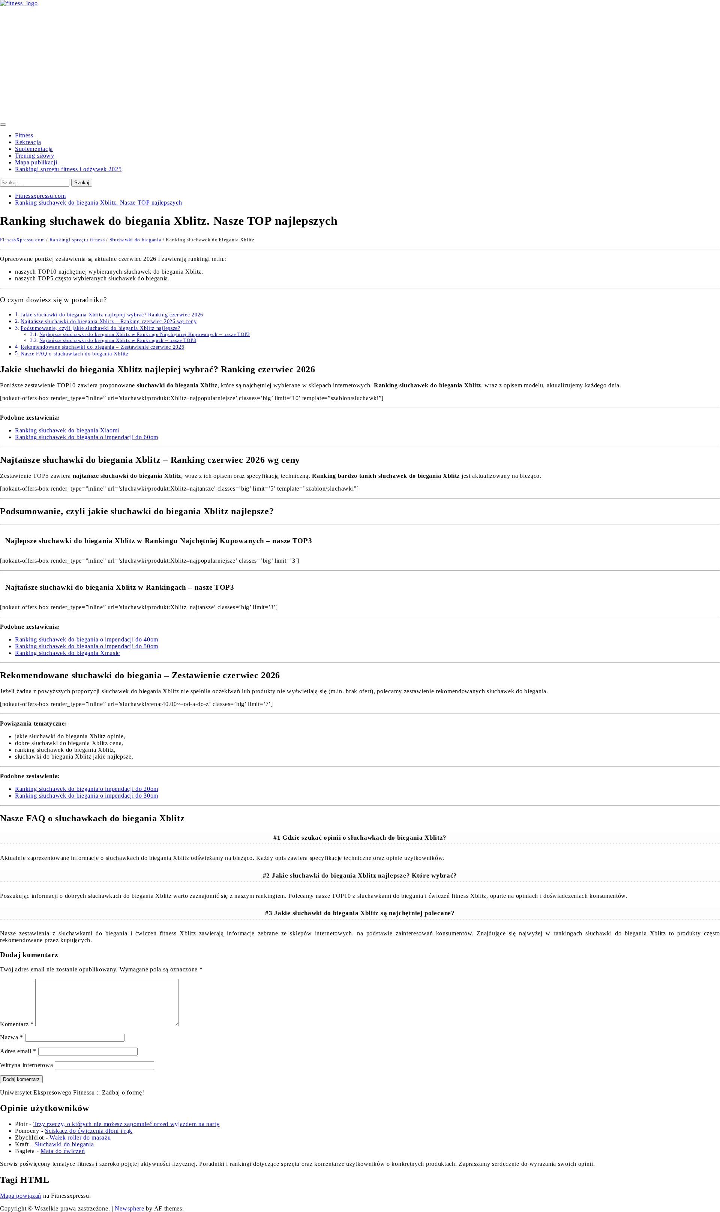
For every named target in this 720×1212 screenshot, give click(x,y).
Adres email (18, 1051)
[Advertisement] (360, 63)
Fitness (24, 135)
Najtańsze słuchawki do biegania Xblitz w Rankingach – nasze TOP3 (117, 340)
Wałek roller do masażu (80, 1137)
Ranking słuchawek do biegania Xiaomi (67, 430)
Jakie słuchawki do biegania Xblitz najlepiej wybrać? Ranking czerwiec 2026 (112, 315)
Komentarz (17, 1024)
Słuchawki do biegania (136, 239)
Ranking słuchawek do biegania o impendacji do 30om (86, 795)
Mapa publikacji (36, 162)
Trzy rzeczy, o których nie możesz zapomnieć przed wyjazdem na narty (126, 1124)
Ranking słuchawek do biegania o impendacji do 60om (86, 437)
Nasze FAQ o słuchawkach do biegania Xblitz (74, 354)
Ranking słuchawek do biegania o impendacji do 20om (86, 789)
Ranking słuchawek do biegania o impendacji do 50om (86, 646)
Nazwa (11, 1037)
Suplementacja (34, 149)
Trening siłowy (34, 155)
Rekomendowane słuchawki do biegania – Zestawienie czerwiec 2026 (102, 347)
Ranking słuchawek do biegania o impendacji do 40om (86, 639)
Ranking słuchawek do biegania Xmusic (67, 653)
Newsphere (129, 1208)
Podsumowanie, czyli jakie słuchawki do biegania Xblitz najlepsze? (100, 328)
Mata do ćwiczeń (62, 1151)
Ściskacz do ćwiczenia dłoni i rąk (88, 1131)
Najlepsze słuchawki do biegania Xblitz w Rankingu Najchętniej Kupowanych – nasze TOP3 (144, 334)
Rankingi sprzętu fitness (77, 239)
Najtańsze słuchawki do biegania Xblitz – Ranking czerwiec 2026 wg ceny (108, 321)
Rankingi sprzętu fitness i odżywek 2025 (68, 169)
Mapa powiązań (20, 1195)
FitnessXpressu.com (22, 239)
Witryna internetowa (26, 1065)
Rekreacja (28, 142)
